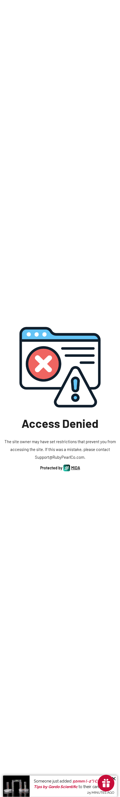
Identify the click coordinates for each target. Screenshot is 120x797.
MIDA (75, 467)
